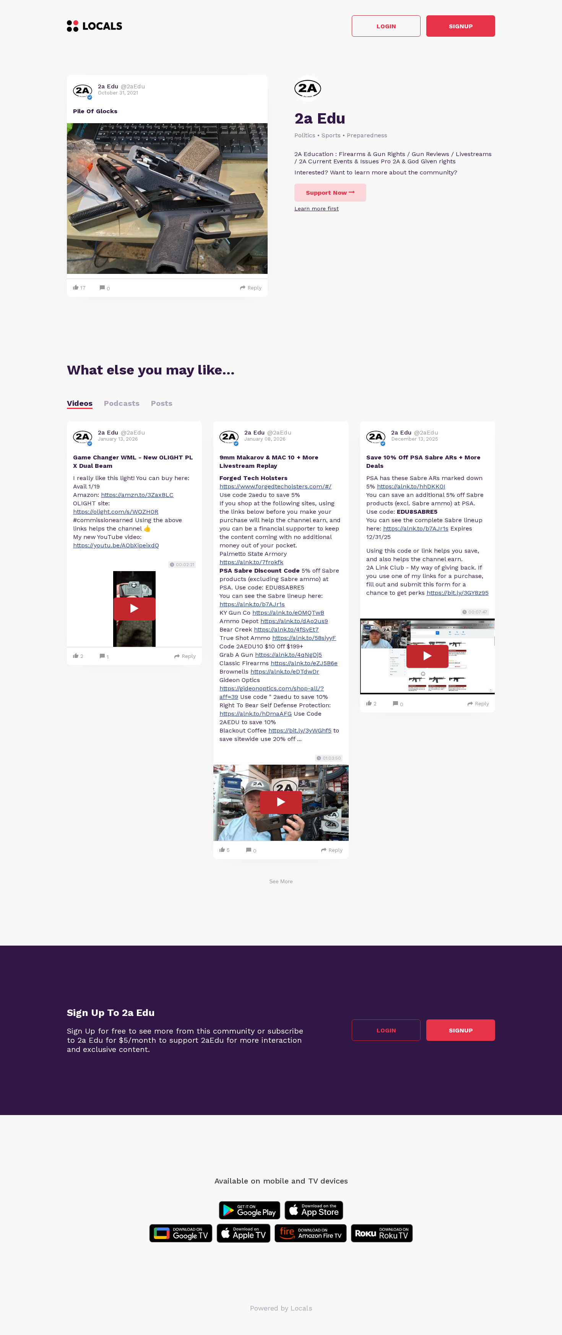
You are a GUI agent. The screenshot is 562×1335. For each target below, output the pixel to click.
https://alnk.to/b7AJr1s (252, 604)
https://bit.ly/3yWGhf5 (299, 730)
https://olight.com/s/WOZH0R (115, 511)
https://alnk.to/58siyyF (304, 637)
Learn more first (316, 208)
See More (281, 881)
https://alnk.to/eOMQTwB (288, 612)
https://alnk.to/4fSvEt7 (286, 629)
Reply (254, 288)
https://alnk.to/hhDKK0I (411, 486)
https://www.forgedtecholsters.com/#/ (275, 486)
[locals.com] (94, 26)
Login (386, 26)
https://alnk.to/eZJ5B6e (304, 663)
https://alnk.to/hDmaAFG (255, 713)
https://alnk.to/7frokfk (251, 562)
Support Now (326, 192)
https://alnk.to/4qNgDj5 (288, 654)
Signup (461, 26)
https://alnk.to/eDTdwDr (284, 671)
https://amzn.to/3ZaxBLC (137, 494)
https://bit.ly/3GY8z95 (458, 592)
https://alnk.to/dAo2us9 (294, 621)
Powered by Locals (281, 1308)
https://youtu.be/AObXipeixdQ (116, 545)
